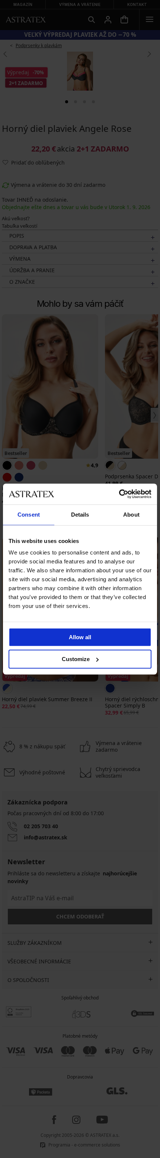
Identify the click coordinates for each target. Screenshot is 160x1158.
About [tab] (131, 514)
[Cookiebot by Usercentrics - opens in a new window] (118, 494)
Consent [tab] (28, 514)
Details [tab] (80, 514)
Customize (76, 659)
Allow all (80, 637)
